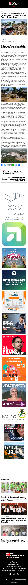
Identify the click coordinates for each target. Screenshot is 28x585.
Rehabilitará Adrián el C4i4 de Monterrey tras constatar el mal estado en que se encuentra (13, 179)
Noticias (3, 11)
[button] (14, 6)
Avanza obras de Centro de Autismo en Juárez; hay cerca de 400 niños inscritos (13, 541)
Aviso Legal (14, 582)
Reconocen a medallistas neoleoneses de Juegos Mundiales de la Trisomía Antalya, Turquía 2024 (13, 520)
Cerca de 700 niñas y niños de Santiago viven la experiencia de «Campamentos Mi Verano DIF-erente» (14, 498)
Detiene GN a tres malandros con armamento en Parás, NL (12, 172)
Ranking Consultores (20, 579)
